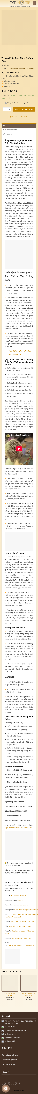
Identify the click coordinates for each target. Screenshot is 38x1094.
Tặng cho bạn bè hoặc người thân (19, 103)
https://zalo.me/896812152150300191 (21, 945)
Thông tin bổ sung (10, 130)
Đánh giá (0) (7, 134)
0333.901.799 (23, 900)
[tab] (19, 125)
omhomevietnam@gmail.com (15, 1030)
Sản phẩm (22, 68)
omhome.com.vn (11, 1034)
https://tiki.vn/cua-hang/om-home (20, 926)
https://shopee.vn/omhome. (22, 938)
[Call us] (14, 1083)
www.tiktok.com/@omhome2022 (22, 921)
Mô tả (5, 125)
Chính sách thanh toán (10, 1055)
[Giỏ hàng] (34, 3)
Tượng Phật (30, 68)
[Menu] (3, 3)
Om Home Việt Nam (12, 1037)
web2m (22, 1090)
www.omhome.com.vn (20, 905)
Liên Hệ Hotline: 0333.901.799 (19, 117)
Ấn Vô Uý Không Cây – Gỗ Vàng (28, 994)
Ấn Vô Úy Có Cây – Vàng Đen (10, 994)
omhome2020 (10, 1041)
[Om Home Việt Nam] (20, 3)
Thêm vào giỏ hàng (24, 109)
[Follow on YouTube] (18, 1083)
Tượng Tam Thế (13, 68)
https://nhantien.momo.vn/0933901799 (18, 828)
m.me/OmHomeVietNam (19, 895)
